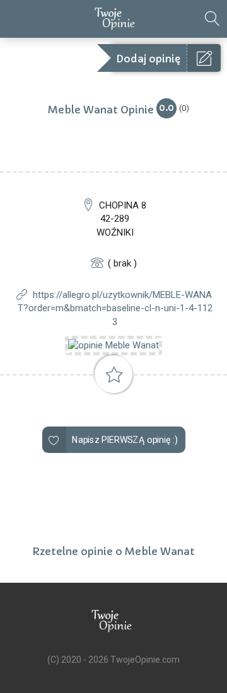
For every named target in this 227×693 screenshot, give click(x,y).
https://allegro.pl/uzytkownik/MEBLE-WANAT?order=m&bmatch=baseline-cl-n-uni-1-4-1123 (115, 308)
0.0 (166, 107)
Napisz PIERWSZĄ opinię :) (124, 440)
